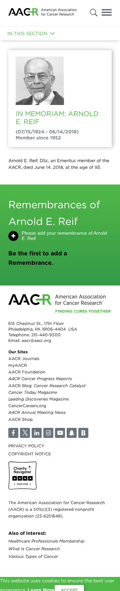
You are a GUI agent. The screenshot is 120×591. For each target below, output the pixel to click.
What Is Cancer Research (34, 548)
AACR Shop (20, 419)
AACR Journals (23, 358)
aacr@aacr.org (36, 340)
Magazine (32, 392)
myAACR (17, 365)
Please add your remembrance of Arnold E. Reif (64, 235)
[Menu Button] (107, 13)
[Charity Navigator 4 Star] (22, 475)
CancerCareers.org (27, 405)
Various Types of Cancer (33, 556)
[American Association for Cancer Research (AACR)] (42, 13)
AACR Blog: (47, 385)
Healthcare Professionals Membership (46, 541)
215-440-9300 (46, 334)
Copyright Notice (29, 453)
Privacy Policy (26, 445)
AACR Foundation (27, 371)
